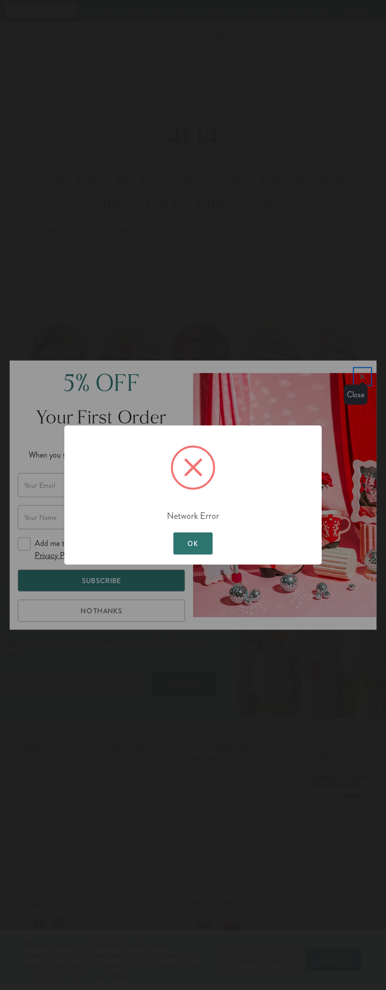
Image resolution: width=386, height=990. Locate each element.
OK (193, 543)
